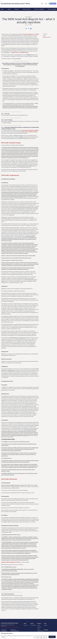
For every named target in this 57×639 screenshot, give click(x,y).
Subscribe (46, 629)
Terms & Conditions (4, 627)
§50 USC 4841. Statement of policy (11, 143)
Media (45, 623)
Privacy (17, 627)
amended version (24, 52)
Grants (9, 9)
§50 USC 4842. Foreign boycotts (10, 175)
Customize (38, 636)
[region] (28, 635)
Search (42, 4)
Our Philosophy (33, 625)
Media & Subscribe (52, 9)
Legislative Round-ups (46, 37)
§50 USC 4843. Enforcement (9, 479)
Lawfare (44, 35)
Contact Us (25, 625)
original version (14, 52)
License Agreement (12, 627)
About (2, 9)
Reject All (45, 636)
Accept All (52, 636)
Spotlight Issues (26, 9)
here (20, 58)
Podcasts (45, 625)
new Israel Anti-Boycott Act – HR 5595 (30, 34)
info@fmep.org (4, 630)
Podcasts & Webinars (39, 9)
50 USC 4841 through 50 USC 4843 (30, 130)
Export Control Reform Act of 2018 (29, 131)
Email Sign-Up (52, 3)
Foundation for (15, 4)
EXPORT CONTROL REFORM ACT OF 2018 (10, 562)
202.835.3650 (4, 629)
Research (17, 9)
